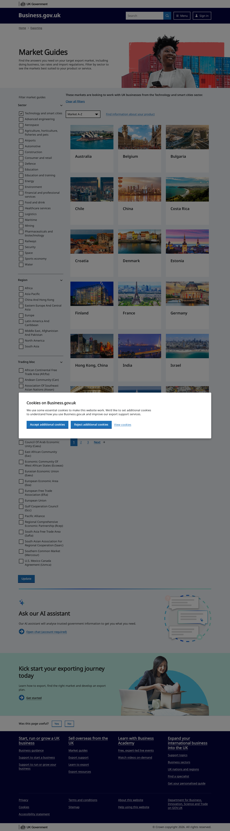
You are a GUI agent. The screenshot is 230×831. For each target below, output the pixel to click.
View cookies (122, 424)
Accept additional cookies (47, 424)
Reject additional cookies (91, 424)
